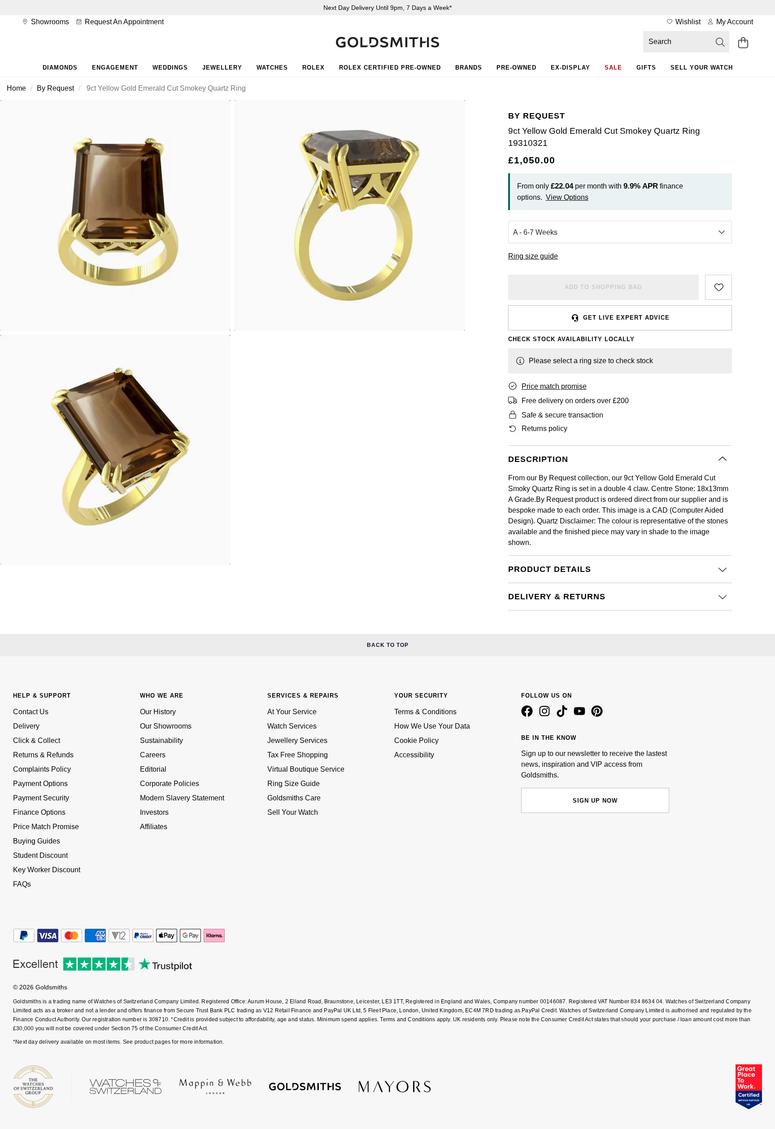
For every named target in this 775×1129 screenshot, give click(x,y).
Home (16, 88)
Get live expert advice (626, 317)
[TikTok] (563, 715)
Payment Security (41, 798)
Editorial (153, 769)
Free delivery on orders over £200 (575, 400)
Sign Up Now (595, 800)
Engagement (115, 67)
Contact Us (30, 712)
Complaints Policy (42, 769)
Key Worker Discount (46, 870)
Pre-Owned (516, 67)
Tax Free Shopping (297, 755)
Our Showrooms (166, 726)
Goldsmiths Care (294, 798)
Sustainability (161, 740)
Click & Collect (36, 740)
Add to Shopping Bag (603, 287)
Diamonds (60, 67)
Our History (158, 712)
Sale (613, 67)
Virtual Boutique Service (305, 769)
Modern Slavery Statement (182, 798)
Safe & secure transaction (562, 415)
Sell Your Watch (702, 67)
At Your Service (292, 712)
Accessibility (414, 755)
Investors (154, 812)
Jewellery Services (297, 740)
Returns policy (544, 428)
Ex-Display (570, 67)
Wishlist (687, 22)
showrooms (49, 22)
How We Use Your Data (432, 726)
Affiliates (153, 826)
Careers (152, 755)
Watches (272, 67)
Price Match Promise (46, 826)
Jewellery (222, 67)
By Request (55, 88)
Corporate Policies (169, 783)
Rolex (313, 67)
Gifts (646, 67)
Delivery (26, 726)
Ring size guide (533, 256)
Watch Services (292, 726)
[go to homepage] (387, 43)
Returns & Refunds (43, 755)
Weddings (170, 67)
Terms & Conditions (425, 712)
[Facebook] (528, 715)
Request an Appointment (123, 22)
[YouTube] (581, 715)
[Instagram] (546, 715)
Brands (468, 67)
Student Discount (40, 855)
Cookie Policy (416, 740)
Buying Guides (36, 841)
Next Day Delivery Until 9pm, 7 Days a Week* (387, 7)
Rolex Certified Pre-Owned (390, 67)
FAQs (22, 884)
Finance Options (39, 812)
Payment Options (40, 783)
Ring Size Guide (293, 783)
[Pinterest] (598, 715)
